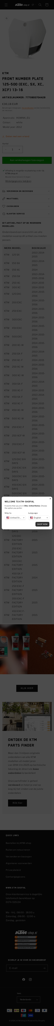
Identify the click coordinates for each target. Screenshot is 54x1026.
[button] (15, 517)
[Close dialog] (50, 498)
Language (33, 513)
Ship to (8, 513)
